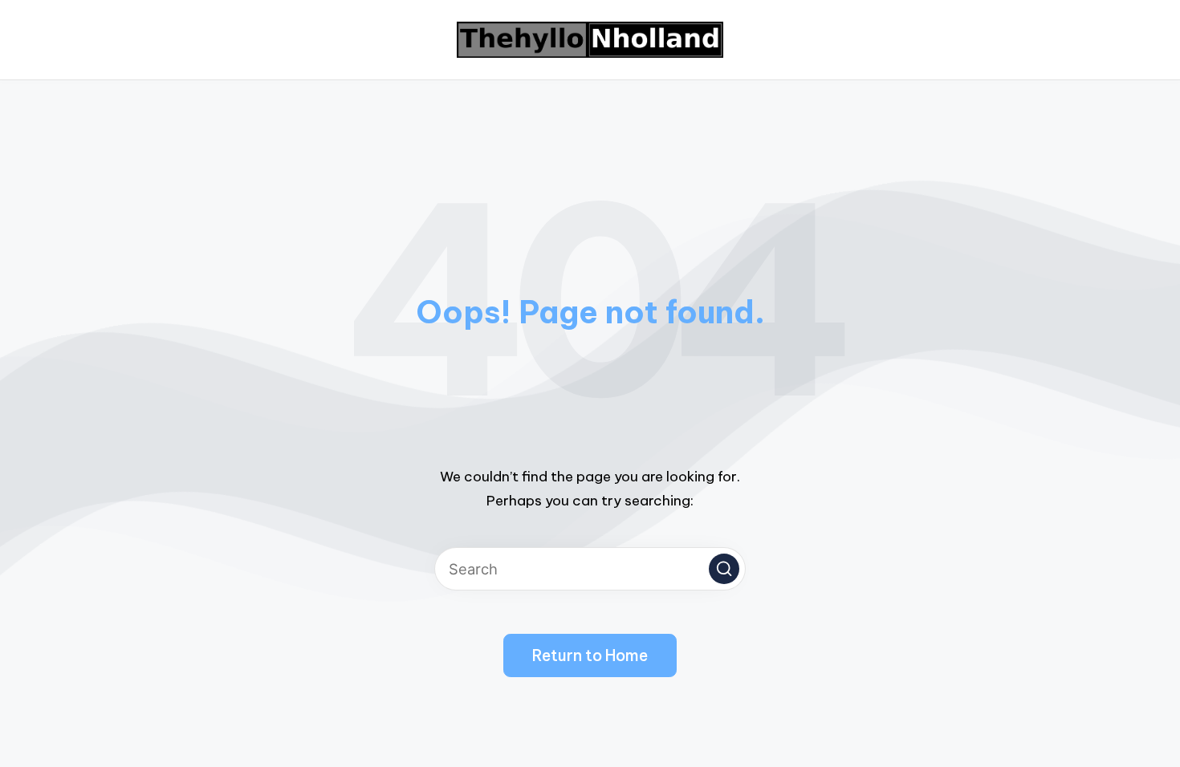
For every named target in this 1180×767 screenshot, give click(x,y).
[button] (724, 569)
